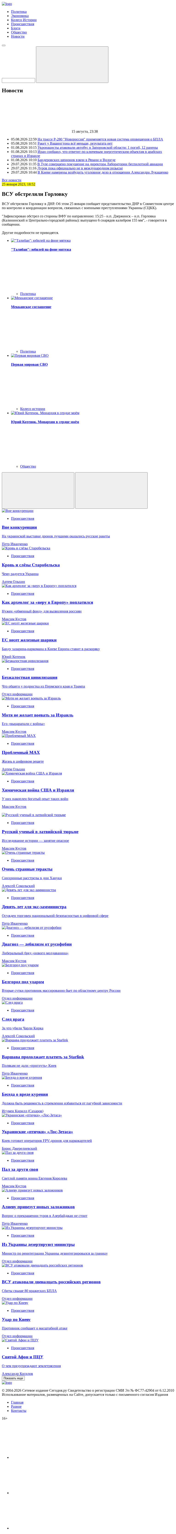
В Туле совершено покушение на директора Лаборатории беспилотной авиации (100, 164)
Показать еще (13, 1378)
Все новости (11, 180)
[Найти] (72, 64)
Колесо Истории (24, 20)
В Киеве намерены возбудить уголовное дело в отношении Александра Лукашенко (103, 172)
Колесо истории (32, 409)
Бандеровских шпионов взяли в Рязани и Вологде (77, 160)
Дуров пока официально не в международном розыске (80, 168)
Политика (19, 12)
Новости (18, 36)
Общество (19, 32)
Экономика (20, 16)
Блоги (15, 28)
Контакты (18, 1411)
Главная (17, 1402)
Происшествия (22, 24)
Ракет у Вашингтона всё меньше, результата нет (75, 143)
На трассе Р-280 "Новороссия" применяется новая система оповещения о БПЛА (100, 139)
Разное (16, 1406)
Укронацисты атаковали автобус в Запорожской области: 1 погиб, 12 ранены (98, 147)
